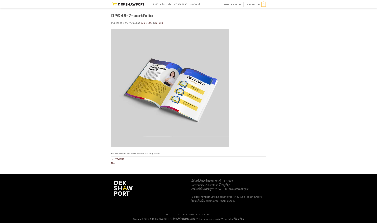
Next (115, 163)
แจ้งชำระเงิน (166, 4)
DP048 (159, 22)
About (169, 214)
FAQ (209, 214)
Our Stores (181, 214)
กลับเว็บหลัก (195, 4)
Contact (200, 214)
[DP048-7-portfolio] (170, 87)
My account (181, 4)
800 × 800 (146, 22)
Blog (191, 214)
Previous (117, 158)
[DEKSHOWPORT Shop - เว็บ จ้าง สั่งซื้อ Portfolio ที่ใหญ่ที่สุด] (129, 4)
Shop (155, 4)
